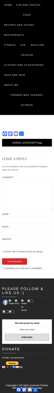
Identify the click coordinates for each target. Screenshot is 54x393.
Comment (8, 177)
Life (23, 45)
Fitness (10, 45)
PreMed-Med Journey (27, 95)
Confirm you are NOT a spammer (23, 268)
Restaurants (14, 35)
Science (27, 105)
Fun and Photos (28, 5)
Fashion (27, 55)
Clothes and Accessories (24, 65)
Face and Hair (14, 75)
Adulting (37, 45)
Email (6, 226)
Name (6, 214)
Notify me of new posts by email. (23, 252)
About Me (11, 85)
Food (27, 15)
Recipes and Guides (19, 25)
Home (8, 5)
